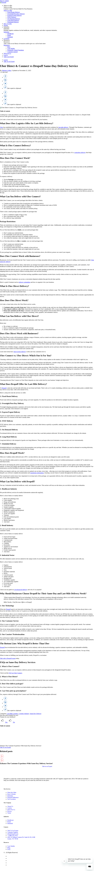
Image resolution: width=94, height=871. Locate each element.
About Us (10, 806)
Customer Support (12, 832)
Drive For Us (11, 809)
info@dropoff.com (12, 834)
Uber (1, 127)
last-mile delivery (63, 127)
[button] (47, 756)
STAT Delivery (11, 17)
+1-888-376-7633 (12, 835)
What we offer (8, 5)
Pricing (6, 25)
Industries (6, 27)
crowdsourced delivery (20, 589)
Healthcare (10, 33)
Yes (6, 722)
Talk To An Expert (9, 61)
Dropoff (4, 388)
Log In (6, 55)
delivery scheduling (24, 282)
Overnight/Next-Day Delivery (16, 14)
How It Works (11, 794)
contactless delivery (80, 152)
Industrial (10, 37)
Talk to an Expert (9, 57)
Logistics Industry (24, 713)
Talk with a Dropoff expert (8, 658)
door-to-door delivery (20, 351)
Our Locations (11, 799)
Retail (9, 35)
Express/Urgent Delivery (14, 15)
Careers (9, 808)
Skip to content (4, 1)
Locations (6, 38)
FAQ (8, 849)
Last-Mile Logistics (12, 713)
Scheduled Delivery (13, 22)
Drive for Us (7, 53)
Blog (8, 47)
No (14, 722)
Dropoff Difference (13, 797)
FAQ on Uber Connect (15, 673)
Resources (7, 40)
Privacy (9, 811)
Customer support (12, 52)
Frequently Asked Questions (15, 50)
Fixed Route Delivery (13, 12)
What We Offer (11, 792)
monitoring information (37, 473)
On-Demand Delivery (13, 19)
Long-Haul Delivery (13, 20)
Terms (9, 813)
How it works (8, 23)
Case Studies (11, 48)
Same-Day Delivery (35, 713)
